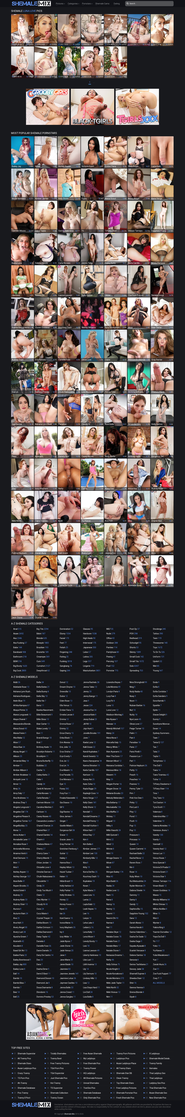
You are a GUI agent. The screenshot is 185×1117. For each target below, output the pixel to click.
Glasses (88, 629)
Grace (64, 835)
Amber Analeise (22, 775)
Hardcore (90, 633)
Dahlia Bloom (44, 923)
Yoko (156, 946)
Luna (110, 705)
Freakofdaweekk (69, 798)
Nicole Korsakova (114, 973)
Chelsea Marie (44, 844)
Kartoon (88, 775)
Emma (64, 719)
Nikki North (112, 987)
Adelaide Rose (21, 687)
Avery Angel (20, 927)
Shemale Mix (69, 1114)
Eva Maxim (66, 770)
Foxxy (64, 788)
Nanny (110, 909)
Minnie (110, 849)
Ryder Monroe (137, 886)
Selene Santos (138, 955)
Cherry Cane (43, 853)
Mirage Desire (114, 858)
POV (134, 633)
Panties (111, 647)
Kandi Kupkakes (91, 751)
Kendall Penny (91, 821)
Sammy (135, 895)
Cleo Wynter (43, 899)
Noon (133, 701)
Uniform (158, 657)
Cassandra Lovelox (46, 821)
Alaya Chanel (20, 719)
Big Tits (42, 629)
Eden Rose (66, 701)
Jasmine (65, 969)
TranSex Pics (89, 1088)
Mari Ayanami (114, 751)
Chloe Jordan (44, 862)
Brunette (43, 652)
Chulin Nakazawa (46, 876)
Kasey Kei (89, 779)
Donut (64, 682)
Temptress (159, 761)
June (86, 738)
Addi (16, 682)
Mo (108, 867)
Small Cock (137, 657)
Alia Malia (19, 738)
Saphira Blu (136, 909)
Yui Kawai (158, 950)
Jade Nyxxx (66, 941)
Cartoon (42, 812)
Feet (63, 643)
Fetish (64, 647)
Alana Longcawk (22, 714)
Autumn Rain (20, 913)
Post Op (135, 629)
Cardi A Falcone (45, 788)
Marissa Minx (113, 770)
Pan (132, 738)
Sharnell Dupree (138, 973)
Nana (109, 899)
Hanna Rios (66, 862)
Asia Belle (19, 881)
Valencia (157, 812)
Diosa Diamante (45, 987)
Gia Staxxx (66, 802)
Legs (87, 661)
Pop (133, 825)
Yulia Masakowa (161, 955)
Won (156, 918)
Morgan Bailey (114, 872)
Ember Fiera (67, 710)
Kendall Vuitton (90, 825)
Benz (40, 705)
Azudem (18, 946)
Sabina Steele (137, 890)
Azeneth (18, 941)
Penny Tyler (136, 788)
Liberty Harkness (92, 955)
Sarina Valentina (139, 932)
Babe (17, 647)
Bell (16, 997)
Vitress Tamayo (162, 881)
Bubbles (42, 765)
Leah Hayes (89, 909)
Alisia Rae (19, 747)
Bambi (17, 978)
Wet (156, 666)
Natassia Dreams (116, 955)
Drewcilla (65, 691)
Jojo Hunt (88, 728)
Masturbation (91, 670)
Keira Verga (90, 798)
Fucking (66, 661)
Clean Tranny (122, 1078)
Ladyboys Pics (122, 1058)
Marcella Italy (113, 742)
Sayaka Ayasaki (138, 946)
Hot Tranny (55, 1083)
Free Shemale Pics (91, 1063)
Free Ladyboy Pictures (126, 1088)
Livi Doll (87, 992)
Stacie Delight (160, 714)
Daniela (41, 941)
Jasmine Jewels (69, 973)
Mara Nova (112, 738)
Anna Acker (19, 835)
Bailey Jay (19, 964)
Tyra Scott (159, 807)
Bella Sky (42, 696)
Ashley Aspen (21, 872)
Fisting (64, 657)
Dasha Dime (43, 969)
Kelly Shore (89, 807)
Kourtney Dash (91, 876)
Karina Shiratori (91, 765)
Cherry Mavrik (44, 858)
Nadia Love (112, 890)
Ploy (133, 812)
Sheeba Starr (137, 978)
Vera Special (159, 862)
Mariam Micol (113, 761)
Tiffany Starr (161, 788)
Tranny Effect (24, 1098)
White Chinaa (160, 904)
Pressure (134, 835)
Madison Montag (114, 714)
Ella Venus (66, 705)
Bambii (17, 987)
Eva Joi (64, 761)
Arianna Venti (20, 853)
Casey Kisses (44, 816)
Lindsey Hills (90, 978)
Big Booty (20, 666)
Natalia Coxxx (113, 936)
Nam (109, 895)
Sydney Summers (162, 733)
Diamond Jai (43, 983)
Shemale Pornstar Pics (126, 1093)
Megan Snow (113, 788)
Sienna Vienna (137, 987)
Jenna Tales (90, 687)
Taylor (156, 756)
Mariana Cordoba (116, 765)
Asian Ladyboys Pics (27, 1068)
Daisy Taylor (43, 936)
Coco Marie (42, 913)
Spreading (136, 670)
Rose (133, 872)
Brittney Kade (44, 747)
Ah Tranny (22, 1083)
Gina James (66, 816)
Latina (88, 657)
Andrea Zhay (20, 802)
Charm (40, 839)
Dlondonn (42, 992)
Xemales (153, 1068)
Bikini (41, 633)
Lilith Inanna (90, 964)
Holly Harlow (67, 886)
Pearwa (134, 784)
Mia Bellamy (113, 802)
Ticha (157, 779)
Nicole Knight (113, 969)
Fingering (66, 652)
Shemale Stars (24, 1063)
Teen (157, 638)
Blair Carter (43, 724)
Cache (41, 770)
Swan (157, 728)
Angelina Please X (23, 816)
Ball (16, 973)
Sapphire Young (139, 913)
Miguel (110, 821)
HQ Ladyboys (89, 1073)
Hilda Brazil (66, 881)
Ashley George (21, 876)
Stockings (159, 629)
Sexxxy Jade (137, 969)
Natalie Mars (113, 946)
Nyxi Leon (135, 719)
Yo (156, 941)
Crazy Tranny (24, 1073)
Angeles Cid (20, 812)
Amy (16, 788)
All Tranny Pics (24, 1058)
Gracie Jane (66, 839)
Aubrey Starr (20, 904)
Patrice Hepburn (138, 765)
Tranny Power (89, 1068)
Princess (135, 839)
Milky (109, 825)
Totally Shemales (58, 1053)
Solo (134, 666)
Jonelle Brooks (91, 733)
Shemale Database (26, 1088)
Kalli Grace (89, 747)
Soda (156, 682)
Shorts (134, 647)
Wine (156, 913)
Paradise (135, 742)
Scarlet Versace (138, 950)
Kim (85, 839)
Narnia (110, 923)
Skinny (135, 652)
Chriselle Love (44, 867)
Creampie (43, 657)
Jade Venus (66, 950)
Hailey (63, 858)
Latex (87, 652)
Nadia (110, 886)
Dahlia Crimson (45, 927)
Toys (157, 647)
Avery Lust (19, 932)
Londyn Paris (113, 691)
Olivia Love (136, 724)
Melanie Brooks (114, 793)
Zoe (156, 969)
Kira (85, 862)
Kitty (86, 867)
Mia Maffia (112, 812)
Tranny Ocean (56, 1098)
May (109, 779)
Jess (86, 701)
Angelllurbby (20, 825)
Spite (156, 710)
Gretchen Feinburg (69, 849)
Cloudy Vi (42, 904)
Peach (134, 775)
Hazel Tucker (66, 872)
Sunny (156, 719)
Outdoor (112, 643)
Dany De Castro (45, 955)
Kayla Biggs (89, 788)
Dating (117, 3)
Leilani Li (88, 927)
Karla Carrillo (90, 770)
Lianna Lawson (91, 950)
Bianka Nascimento (47, 710)
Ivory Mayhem (67, 927)
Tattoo (158, 633)
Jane (63, 955)
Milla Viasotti (113, 830)
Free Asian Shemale (92, 1053)
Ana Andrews (20, 798)
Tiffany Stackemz (162, 784)
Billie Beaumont (44, 714)
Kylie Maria (89, 890)
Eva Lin (64, 765)
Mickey (110, 816)
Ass (17, 638)
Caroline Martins (45, 807)
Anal (17, 629)
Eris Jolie (65, 747)
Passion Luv (136, 756)
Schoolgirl (135, 643)
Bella (40, 682)
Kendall (87, 812)
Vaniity (158, 835)
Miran (110, 862)
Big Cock (19, 670)
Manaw (111, 724)
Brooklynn (42, 756)
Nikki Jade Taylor (115, 983)
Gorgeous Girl (67, 830)
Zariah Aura (159, 964)
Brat (39, 742)
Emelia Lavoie (67, 714)
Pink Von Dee (136, 798)
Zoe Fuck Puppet (162, 973)
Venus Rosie (159, 858)
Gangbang (66, 666)
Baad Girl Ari (20, 950)
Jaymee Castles (68, 983)
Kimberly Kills (90, 858)
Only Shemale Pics (91, 1098)
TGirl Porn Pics (57, 1068)
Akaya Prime (20, 710)
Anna (17, 830)
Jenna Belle (66, 987)
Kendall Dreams (91, 816)
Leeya (87, 918)
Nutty (133, 714)
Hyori (63, 909)
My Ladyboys (89, 1058)
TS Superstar (56, 1088)
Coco (40, 909)
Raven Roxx (136, 862)
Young (158, 670)
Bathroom (19, 657)
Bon (40, 733)
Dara (39, 964)
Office (110, 638)
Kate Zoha (89, 784)
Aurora (17, 909)
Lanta (87, 899)
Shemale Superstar (26, 1053)
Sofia (156, 687)
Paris (133, 747)
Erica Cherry (67, 733)
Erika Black (66, 738)
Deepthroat (43, 670)
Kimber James (91, 849)
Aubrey (18, 895)
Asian (18, 633)
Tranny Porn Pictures (125, 1053)
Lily (86, 969)
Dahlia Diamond (44, 932)
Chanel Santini (44, 835)
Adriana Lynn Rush (23, 691)
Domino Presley (45, 997)
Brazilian (42, 647)
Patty (133, 770)
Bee (16, 992)
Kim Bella (88, 844)
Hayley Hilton (67, 867)
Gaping (65, 670)
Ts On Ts (159, 652)
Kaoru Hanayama (92, 761)
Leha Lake (88, 923)
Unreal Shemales (91, 1083)
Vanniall (158, 844)
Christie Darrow (44, 872)
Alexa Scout (20, 728)
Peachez (135, 779)
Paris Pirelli (135, 751)
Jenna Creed (67, 992)
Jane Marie (66, 960)
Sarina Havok (136, 927)
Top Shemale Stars (125, 1083)
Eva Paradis (66, 775)
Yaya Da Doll (159, 936)
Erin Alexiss (66, 742)
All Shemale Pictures (92, 1078)
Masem (111, 775)
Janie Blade (66, 964)
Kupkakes (89, 881)
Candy (41, 784)
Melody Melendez (115, 798)
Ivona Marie (66, 923)
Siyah (133, 997)
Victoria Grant (160, 872)
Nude (110, 633)
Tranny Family (155, 1063)
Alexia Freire (19, 733)
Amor (17, 784)
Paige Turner (137, 728)
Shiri (133, 983)
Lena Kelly (89, 932)
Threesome (160, 643)
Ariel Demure (20, 858)
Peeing (110, 657)
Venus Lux (159, 853)
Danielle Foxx (44, 946)
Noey (133, 696)
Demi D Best (43, 973)
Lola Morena (113, 687)
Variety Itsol (159, 849)
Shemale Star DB (124, 1073)
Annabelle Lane (21, 839)
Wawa (157, 895)
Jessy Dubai (90, 719)
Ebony (65, 633)
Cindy (40, 886)
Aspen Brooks (21, 886)
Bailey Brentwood (22, 960)
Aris (15, 867)
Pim (132, 793)
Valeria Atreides (161, 825)
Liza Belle (88, 997)
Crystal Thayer (45, 918)
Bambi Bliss (19, 983)
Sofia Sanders (160, 696)
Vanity (156, 839)
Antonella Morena (22, 849)
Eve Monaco (67, 779)
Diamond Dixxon (45, 978)
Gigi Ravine (66, 812)
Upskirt (157, 661)
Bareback (19, 652)
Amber (17, 765)
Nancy (110, 904)
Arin (16, 862)
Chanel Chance (45, 825)
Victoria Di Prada (162, 867)
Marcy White (112, 747)
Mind (110, 844)
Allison (17, 756)
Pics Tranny (23, 1093)
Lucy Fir (110, 701)
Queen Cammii (138, 849)
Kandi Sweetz (90, 756)
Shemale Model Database (161, 1058)
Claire (41, 895)
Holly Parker (66, 890)
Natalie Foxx (113, 941)
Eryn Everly (65, 756)
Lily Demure (90, 973)
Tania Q (158, 742)
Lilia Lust (88, 960)
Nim (109, 997)
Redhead (136, 638)
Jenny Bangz (90, 696)
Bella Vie (41, 701)
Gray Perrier (66, 844)
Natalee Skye (113, 932)
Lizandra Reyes (114, 682)
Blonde (42, 638)
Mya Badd (112, 881)
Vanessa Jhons (161, 830)
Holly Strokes (67, 895)
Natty (110, 960)
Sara (133, 918)
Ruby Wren (136, 876)
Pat (133, 761)
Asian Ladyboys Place (126, 1063)
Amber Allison (20, 770)
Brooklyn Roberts (46, 751)
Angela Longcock (21, 807)
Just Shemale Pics (58, 1078)
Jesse (87, 705)
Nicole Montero (115, 978)
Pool (110, 666)
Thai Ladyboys (155, 1078)
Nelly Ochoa (113, 964)
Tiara (156, 770)
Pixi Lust (134, 807)
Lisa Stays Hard (91, 987)
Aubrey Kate (20, 899)
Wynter (157, 923)
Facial (64, 638)
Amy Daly (19, 793)
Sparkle (157, 705)
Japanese (89, 647)
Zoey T (157, 978)
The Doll (157, 765)
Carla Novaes (44, 793)
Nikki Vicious (113, 992)
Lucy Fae (111, 696)
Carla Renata (43, 798)
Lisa (86, 983)
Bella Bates (43, 687)
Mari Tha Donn (114, 756)
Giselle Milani (66, 825)
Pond (133, 816)
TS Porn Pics (23, 1078)
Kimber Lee (90, 853)
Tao (155, 747)
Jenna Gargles (68, 997)
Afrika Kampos (21, 705)
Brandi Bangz (44, 738)
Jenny (87, 691)
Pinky (133, 802)
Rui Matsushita (138, 881)
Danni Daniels (44, 950)
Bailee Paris (20, 955)
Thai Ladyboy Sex (157, 1073)
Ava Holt (18, 923)
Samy (133, 899)
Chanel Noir (43, 830)
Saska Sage (136, 941)
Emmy (64, 728)
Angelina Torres (22, 821)
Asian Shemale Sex (158, 1093)
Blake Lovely (44, 728)
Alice (17, 742)
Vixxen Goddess (161, 890)
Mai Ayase (112, 719)
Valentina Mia (160, 816)
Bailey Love (19, 969)
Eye (63, 784)
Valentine (158, 821)
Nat (109, 927)
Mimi (110, 839)
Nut (133, 710)
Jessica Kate (89, 714)
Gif (62, 807)
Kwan (86, 886)
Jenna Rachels (91, 682)
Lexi (86, 946)
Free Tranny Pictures (59, 1063)
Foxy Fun (65, 793)
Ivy (62, 932)
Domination (66, 629)
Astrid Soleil (19, 890)
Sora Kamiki (159, 701)
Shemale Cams (102, 3)
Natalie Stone (113, 950)
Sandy (134, 904)
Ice (62, 913)
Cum (41, 661)
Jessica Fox (89, 710)
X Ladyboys (154, 1053)
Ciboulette (43, 881)
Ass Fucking (20, 643)
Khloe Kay (89, 835)
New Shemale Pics (157, 1098)
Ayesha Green (20, 936)
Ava (16, 918)
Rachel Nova (137, 858)
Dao (40, 960)
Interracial (89, 643)
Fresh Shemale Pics (125, 1098)
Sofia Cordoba (160, 691)
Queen (134, 844)
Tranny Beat (56, 1058)
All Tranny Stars (123, 1068)
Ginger (63, 821)
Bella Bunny (43, 691)
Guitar (64, 853)
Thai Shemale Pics (157, 1088)
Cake (40, 779)
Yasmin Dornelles (162, 932)
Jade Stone (66, 946)
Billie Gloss (43, 719)
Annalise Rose (20, 844)
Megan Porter (114, 784)
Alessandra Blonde (23, 724)
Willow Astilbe (160, 909)
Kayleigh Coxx (90, 793)
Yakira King (159, 927)
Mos (109, 876)
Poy (133, 830)
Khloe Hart (89, 830)
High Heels (89, 638)
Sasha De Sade (138, 936)
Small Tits (137, 661)
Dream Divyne (67, 687)
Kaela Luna (89, 742)
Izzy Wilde (66, 936)
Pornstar (112, 670)
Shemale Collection (59, 1093)
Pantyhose (112, 652)
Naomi (110, 913)
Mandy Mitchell (115, 728)
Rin (132, 867)
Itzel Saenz (66, 918)
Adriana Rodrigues (23, 696)
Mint (109, 853)
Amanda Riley (21, 761)
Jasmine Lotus (68, 978)
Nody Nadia (136, 691)
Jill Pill (87, 724)
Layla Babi (89, 904)
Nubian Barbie (137, 705)
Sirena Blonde (137, 992)
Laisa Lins (89, 895)
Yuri (155, 960)
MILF (109, 629)
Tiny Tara (158, 798)
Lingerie (88, 666)
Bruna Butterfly (45, 761)
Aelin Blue (19, 701)
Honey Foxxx (67, 904)
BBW (17, 661)
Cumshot (43, 666)
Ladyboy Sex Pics (157, 1083)
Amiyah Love (20, 779)
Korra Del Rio (90, 872)
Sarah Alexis (137, 923)
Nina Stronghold (138, 682)
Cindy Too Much (45, 890)
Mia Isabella (113, 807)
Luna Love (112, 710)
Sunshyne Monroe (162, 724)
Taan (156, 738)
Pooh (133, 821)
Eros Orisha (66, 751)
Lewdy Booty (90, 941)
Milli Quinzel (112, 835)
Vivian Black (159, 886)
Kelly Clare (89, 802)
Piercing (112, 661)
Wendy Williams (161, 899)
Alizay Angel (20, 751)
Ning (132, 687)
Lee (86, 913)
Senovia (134, 960)
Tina (156, 793)
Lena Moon (89, 936)
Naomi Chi (112, 918)
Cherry (41, 849)
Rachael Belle (137, 853)
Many (110, 733)
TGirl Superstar (57, 1073)
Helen (64, 876)
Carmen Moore (45, 802)
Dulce (64, 696)
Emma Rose (67, 724)
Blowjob (43, 643)
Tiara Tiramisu (161, 775)
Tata (156, 751)
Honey (64, 899)
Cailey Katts (43, 775)
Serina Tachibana (139, 964)
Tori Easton (159, 802)
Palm (133, 733)
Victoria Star (159, 876)
